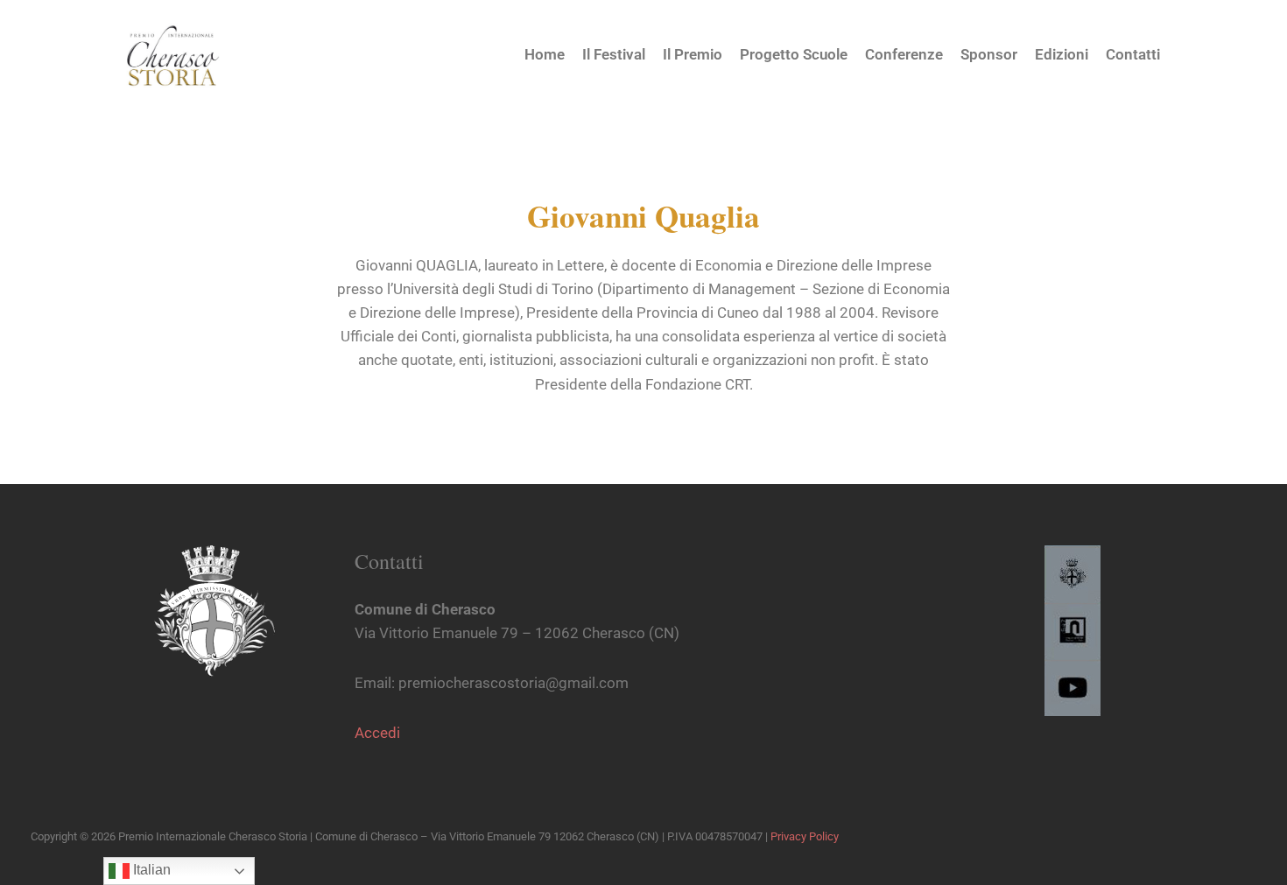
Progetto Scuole (793, 54)
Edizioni (1061, 54)
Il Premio (692, 54)
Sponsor (988, 54)
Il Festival (613, 54)
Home (544, 54)
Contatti (1133, 54)
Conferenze (904, 54)
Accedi (377, 732)
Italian (150, 869)
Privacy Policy (804, 836)
